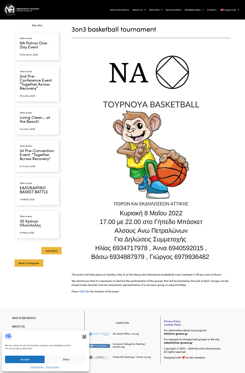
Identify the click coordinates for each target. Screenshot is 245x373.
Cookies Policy (37, 367)
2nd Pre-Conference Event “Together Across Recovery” (36, 82)
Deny (66, 359)
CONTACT (211, 9)
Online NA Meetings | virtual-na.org (132, 356)
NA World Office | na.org (126, 333)
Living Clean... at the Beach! (35, 119)
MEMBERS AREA (192, 9)
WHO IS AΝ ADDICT (119, 9)
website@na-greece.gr (178, 342)
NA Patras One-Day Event (34, 44)
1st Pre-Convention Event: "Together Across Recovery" (37, 154)
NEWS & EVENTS (173, 9)
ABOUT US (137, 9)
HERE (82, 291)
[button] (84, 336)
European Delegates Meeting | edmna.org (129, 345)
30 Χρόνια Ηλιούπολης (30, 222)
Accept (24, 359)
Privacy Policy (52, 367)
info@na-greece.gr (176, 333)
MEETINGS (154, 9)
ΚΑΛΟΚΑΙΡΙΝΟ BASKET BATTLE (34, 189)
